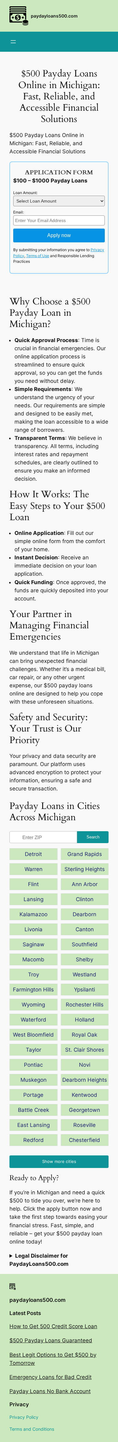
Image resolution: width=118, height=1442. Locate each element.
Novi (84, 1065)
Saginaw (33, 944)
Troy (33, 974)
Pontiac (33, 1065)
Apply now (59, 235)
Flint (33, 884)
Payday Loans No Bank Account (50, 1391)
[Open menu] (13, 41)
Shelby (84, 959)
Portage (33, 1095)
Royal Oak (84, 1035)
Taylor (33, 1050)
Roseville (84, 1125)
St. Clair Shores (84, 1050)
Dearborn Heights (84, 1080)
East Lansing (33, 1125)
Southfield (85, 944)
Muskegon (33, 1080)
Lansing (33, 899)
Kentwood (84, 1095)
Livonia (33, 929)
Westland (84, 974)
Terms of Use (37, 255)
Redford (33, 1140)
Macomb (33, 959)
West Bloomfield (33, 1035)
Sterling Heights (85, 869)
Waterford (33, 1020)
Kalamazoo (34, 914)
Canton (85, 929)
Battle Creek (33, 1110)
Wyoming (33, 1004)
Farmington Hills (33, 989)
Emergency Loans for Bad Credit (50, 1377)
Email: (18, 212)
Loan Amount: (25, 192)
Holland (84, 1020)
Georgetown (84, 1110)
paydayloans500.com (54, 15)
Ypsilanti (84, 989)
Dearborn (84, 914)
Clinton (84, 899)
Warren (33, 869)
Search (93, 837)
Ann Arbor (85, 884)
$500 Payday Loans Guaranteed (50, 1340)
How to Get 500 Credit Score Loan (53, 1326)
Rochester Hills (85, 1004)
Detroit (33, 854)
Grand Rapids (84, 854)
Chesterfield (84, 1140)
